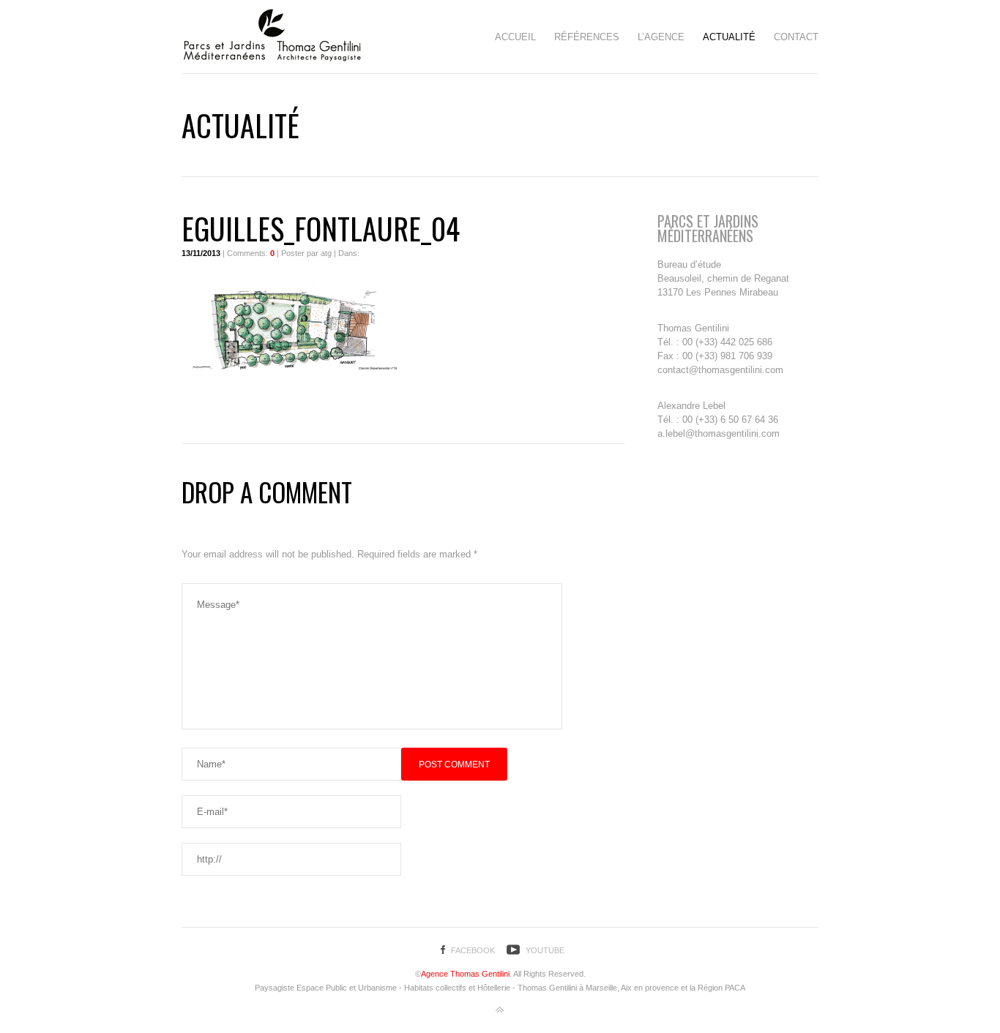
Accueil (515, 36)
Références (586, 36)
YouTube (545, 950)
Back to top (500, 1010)
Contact (796, 36)
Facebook (473, 950)
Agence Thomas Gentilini (465, 973)
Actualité (729, 36)
